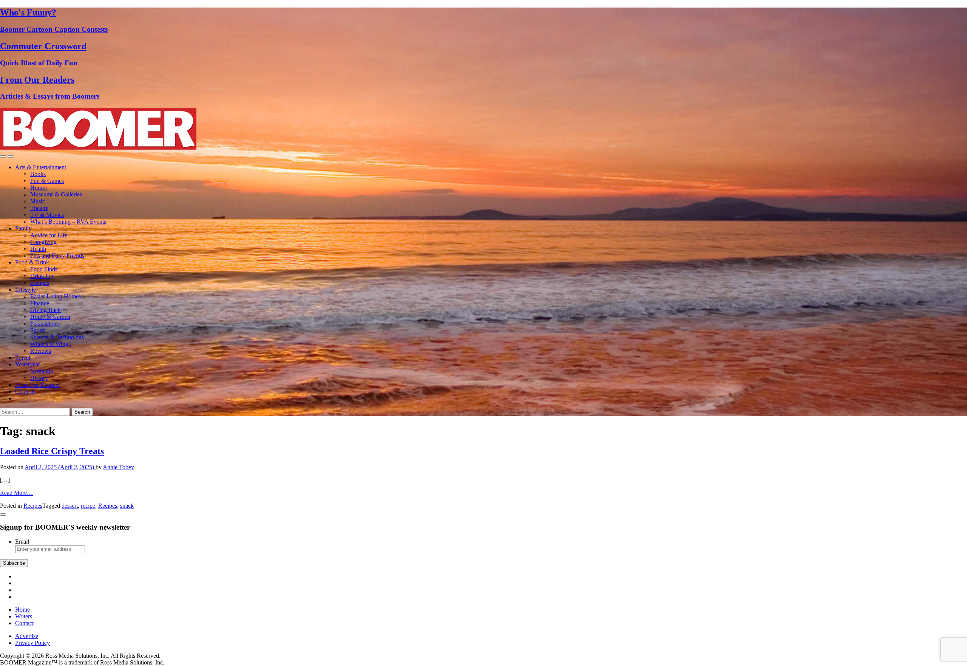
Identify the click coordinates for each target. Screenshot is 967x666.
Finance (39, 303)
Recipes (39, 283)
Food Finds (43, 269)
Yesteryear (27, 364)
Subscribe (14, 563)
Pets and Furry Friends (57, 255)
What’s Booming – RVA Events (68, 221)
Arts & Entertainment (40, 167)
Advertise (26, 636)
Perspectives (45, 323)
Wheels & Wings (50, 344)
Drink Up (41, 276)
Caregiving (43, 242)
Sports (37, 330)
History (39, 378)
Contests (25, 391)
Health (38, 249)
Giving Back (45, 310)
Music (37, 201)
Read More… (16, 493)
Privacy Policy (32, 643)
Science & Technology (57, 337)
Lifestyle (25, 289)
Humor (38, 187)
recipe (88, 505)
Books (38, 174)
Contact (24, 623)
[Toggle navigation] (3, 156)
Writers (23, 616)
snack (127, 505)
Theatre (39, 208)
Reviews (40, 351)
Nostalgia (41, 371)
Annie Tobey (118, 467)
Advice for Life (48, 235)
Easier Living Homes (55, 296)
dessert (70, 505)
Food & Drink (32, 262)
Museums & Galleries (56, 194)
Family (23, 228)
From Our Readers (37, 385)
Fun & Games (47, 181)
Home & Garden (50, 317)
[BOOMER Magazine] (98, 147)
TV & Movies (47, 215)
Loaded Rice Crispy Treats (52, 451)
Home (22, 609)
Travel (22, 357)
